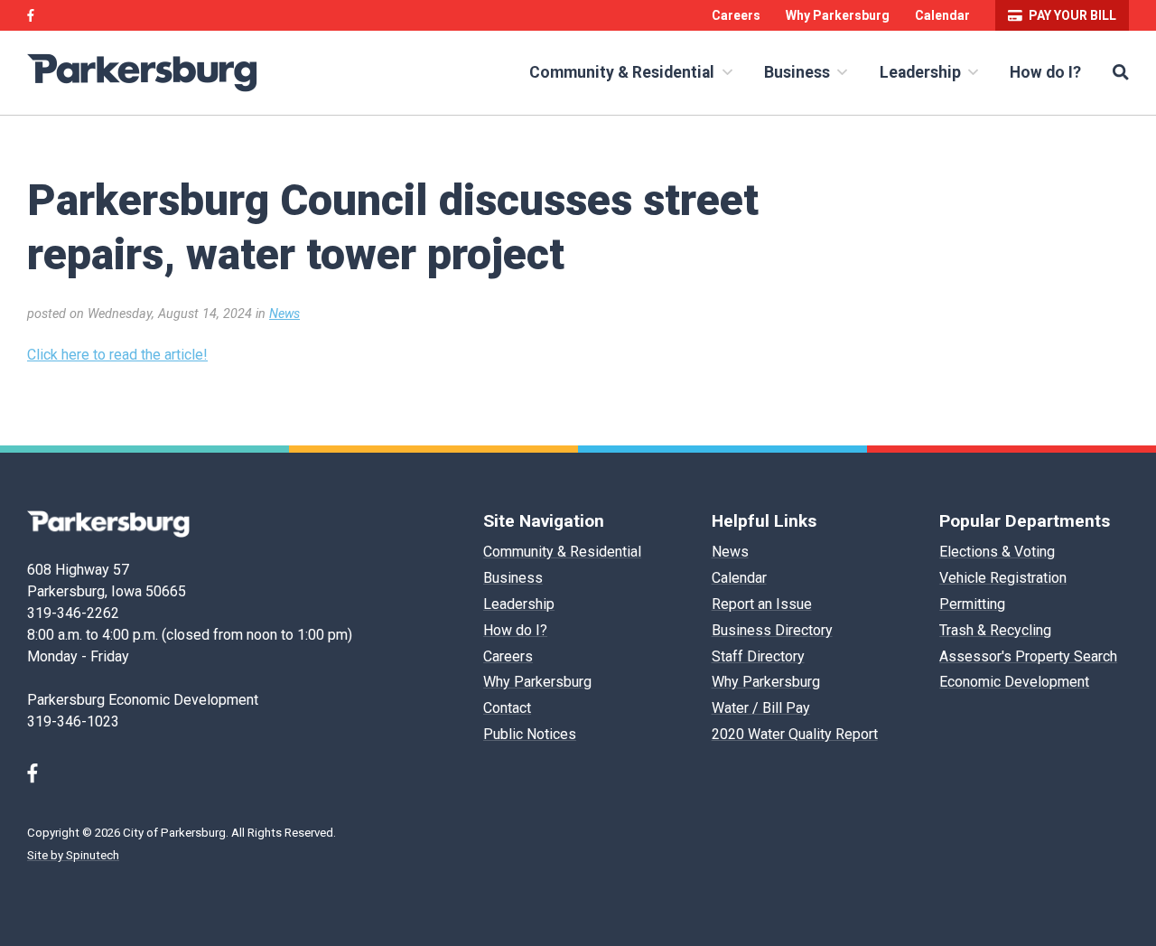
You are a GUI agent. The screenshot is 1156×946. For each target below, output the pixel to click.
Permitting (972, 604)
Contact (507, 708)
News (284, 314)
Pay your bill (1072, 15)
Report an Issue (762, 604)
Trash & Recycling (995, 630)
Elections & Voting (997, 551)
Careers (736, 15)
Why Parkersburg (838, 15)
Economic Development (1014, 681)
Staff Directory (758, 656)
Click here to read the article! (117, 354)
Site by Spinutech (73, 855)
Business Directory (772, 630)
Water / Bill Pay (761, 708)
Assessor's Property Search (1028, 656)
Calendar (942, 15)
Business (799, 72)
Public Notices (529, 734)
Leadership (922, 72)
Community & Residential (623, 72)
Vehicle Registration (1003, 577)
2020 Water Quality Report (795, 734)
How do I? (1045, 72)
